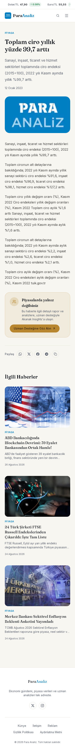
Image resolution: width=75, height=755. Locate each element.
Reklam (52, 725)
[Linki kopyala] (55, 354)
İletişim (37, 725)
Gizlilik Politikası (23, 732)
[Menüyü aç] (66, 15)
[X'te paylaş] (29, 354)
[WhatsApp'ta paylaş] (20, 354)
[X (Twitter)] (32, 705)
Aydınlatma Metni (51, 732)
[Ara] (57, 15)
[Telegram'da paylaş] (46, 354)
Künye (22, 725)
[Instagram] (42, 705)
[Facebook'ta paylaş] (37, 354)
